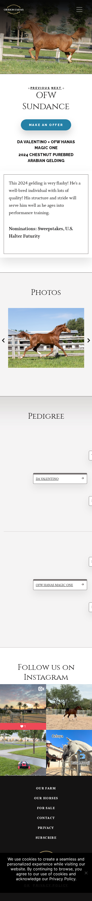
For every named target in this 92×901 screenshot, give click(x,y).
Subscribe (46, 838)
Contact (46, 818)
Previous (40, 88)
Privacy (46, 828)
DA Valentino (47, 479)
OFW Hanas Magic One (54, 585)
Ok (27, 885)
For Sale (46, 808)
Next (56, 88)
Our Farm (46, 788)
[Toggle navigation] (79, 9)
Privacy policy (50, 885)
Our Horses (46, 798)
